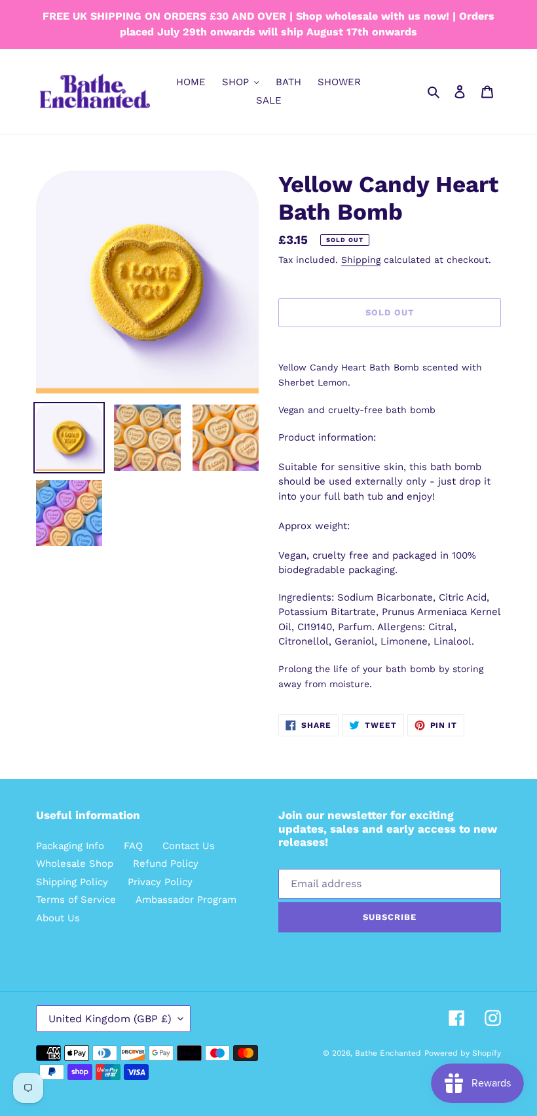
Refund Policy (165, 863)
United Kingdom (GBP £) (110, 1018)
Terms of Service (76, 900)
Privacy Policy (160, 882)
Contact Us (188, 846)
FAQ (133, 846)
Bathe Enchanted (388, 1053)
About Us (58, 918)
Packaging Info (70, 846)
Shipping (360, 259)
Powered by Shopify (462, 1053)
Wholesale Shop (74, 863)
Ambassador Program (186, 900)
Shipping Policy (72, 882)
